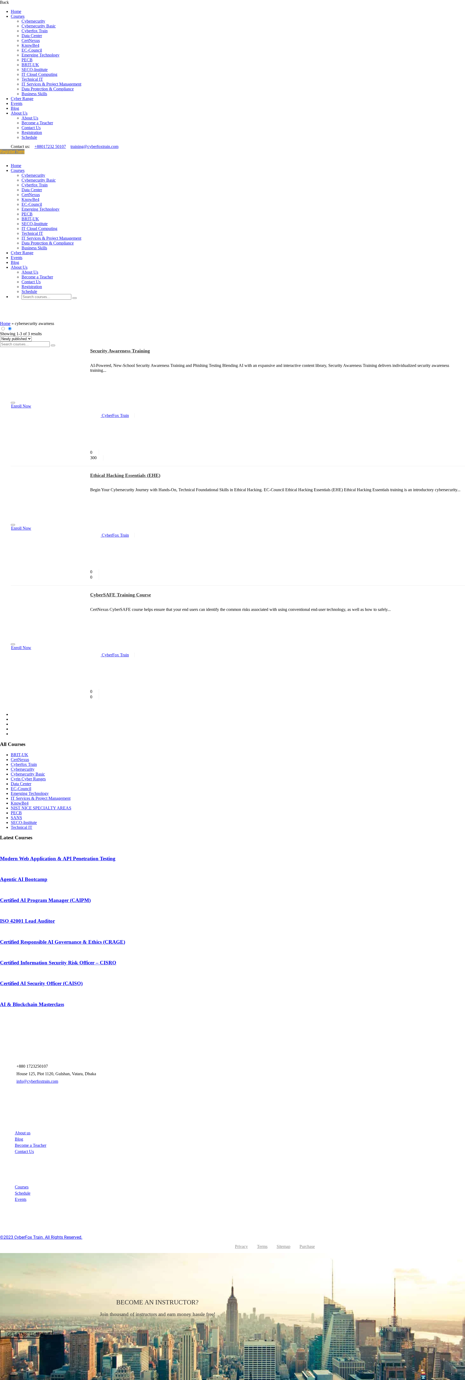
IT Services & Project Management (51, 84)
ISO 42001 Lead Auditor (27, 921)
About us (22, 1133)
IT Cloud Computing (39, 74)
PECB (27, 60)
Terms (262, 1246)
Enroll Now (21, 406)
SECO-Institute (35, 69)
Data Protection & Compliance (48, 89)
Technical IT (32, 79)
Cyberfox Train (35, 31)
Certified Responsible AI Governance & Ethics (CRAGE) (62, 942)
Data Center (32, 35)
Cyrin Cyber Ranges (28, 779)
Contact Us (31, 127)
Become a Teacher (37, 123)
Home (16, 11)
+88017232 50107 (50, 146)
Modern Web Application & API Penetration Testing (57, 858)
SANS (16, 817)
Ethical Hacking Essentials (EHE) (125, 475)
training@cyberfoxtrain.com (94, 146)
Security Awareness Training (120, 350)
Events (16, 103)
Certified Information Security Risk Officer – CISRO (58, 962)
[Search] (74, 298)
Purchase (307, 1246)
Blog (15, 108)
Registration (32, 132)
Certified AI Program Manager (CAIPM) (45, 900)
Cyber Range (22, 98)
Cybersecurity (33, 21)
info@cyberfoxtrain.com (37, 1081)
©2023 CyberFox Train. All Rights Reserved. (41, 1237)
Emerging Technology (40, 55)
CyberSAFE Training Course (120, 594)
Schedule (29, 137)
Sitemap (283, 1246)
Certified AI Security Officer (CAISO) (41, 983)
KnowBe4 (30, 45)
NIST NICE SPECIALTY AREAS (41, 808)
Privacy (241, 1246)
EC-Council (32, 50)
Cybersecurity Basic (39, 26)
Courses (17, 16)
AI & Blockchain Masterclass (32, 1004)
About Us (19, 113)
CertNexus (31, 40)
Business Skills (34, 93)
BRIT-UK (30, 64)
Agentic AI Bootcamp (23, 879)
